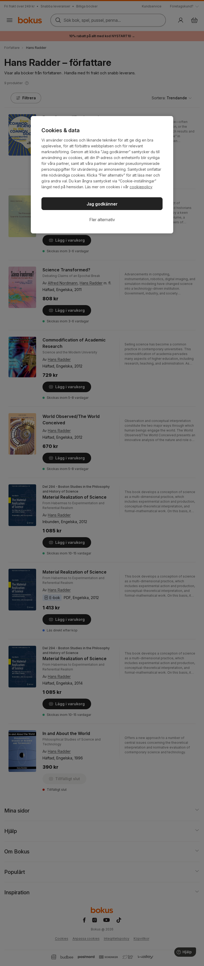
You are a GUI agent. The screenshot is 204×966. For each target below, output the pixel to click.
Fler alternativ (102, 219)
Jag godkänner (102, 204)
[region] (102, 174)
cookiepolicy (141, 187)
